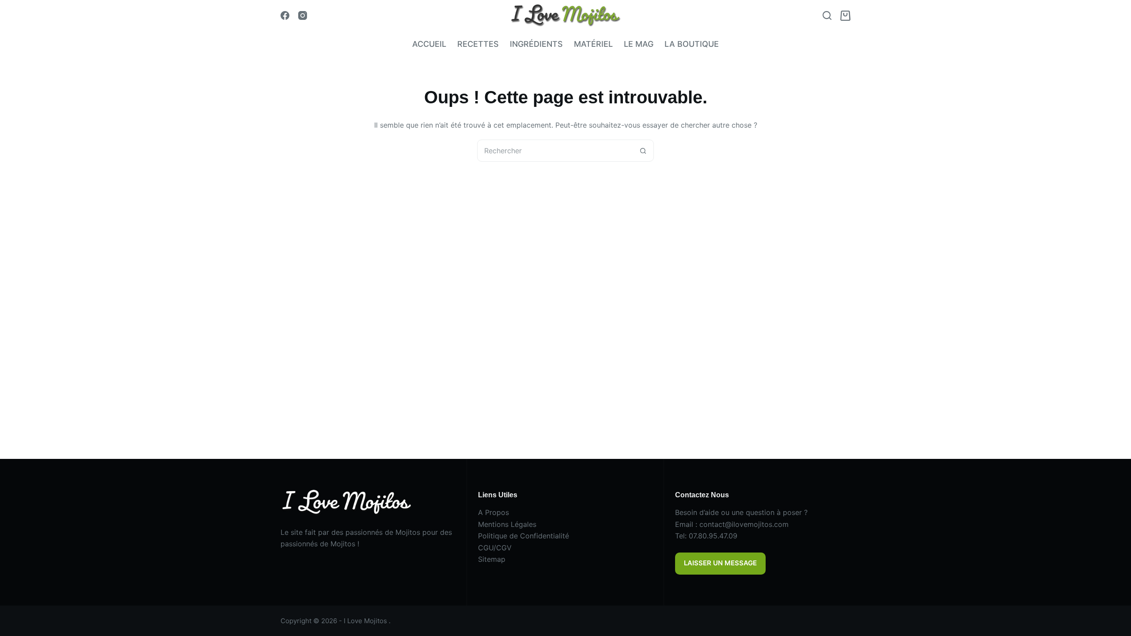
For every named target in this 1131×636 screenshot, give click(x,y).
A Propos (493, 512)
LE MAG (638, 44)
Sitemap (491, 559)
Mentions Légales (507, 524)
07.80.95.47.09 (713, 535)
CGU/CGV (495, 547)
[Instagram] (302, 15)
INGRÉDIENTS (536, 44)
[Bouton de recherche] (642, 150)
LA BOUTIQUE (691, 44)
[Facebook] (285, 15)
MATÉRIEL (593, 44)
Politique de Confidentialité (523, 535)
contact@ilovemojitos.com (744, 524)
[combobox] (555, 151)
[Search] (827, 15)
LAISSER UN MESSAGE (720, 563)
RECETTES (478, 44)
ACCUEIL (429, 44)
